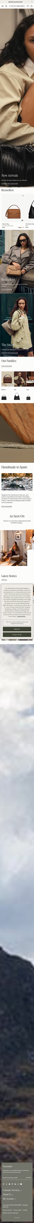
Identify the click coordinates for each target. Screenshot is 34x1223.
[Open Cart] (31, 6)
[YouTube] (9, 1184)
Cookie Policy (21, 616)
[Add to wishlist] (22, 196)
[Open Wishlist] (28, 6)
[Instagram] (6, 1184)
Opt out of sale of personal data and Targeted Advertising (17, 622)
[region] (17, 611)
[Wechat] (15, 1184)
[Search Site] (6, 6)
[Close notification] (32, 2)
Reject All (17, 629)
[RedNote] (21, 1184)
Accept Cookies (16, 634)
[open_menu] (2, 6)
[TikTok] (18, 1184)
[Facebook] (3, 1184)
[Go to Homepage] (17, 6)
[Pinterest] (12, 1184)
